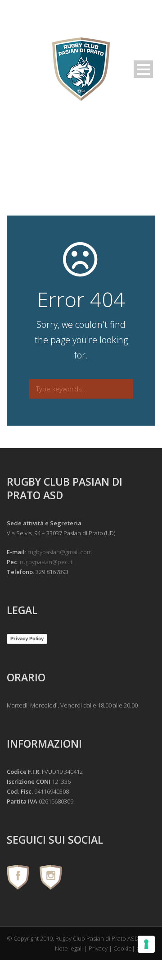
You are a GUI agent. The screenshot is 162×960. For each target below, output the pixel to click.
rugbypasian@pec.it (46, 562)
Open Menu (143, 69)
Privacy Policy (27, 638)
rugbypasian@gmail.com (59, 552)
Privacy (98, 948)
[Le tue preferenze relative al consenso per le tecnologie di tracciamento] (146, 944)
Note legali (69, 948)
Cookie (122, 948)
